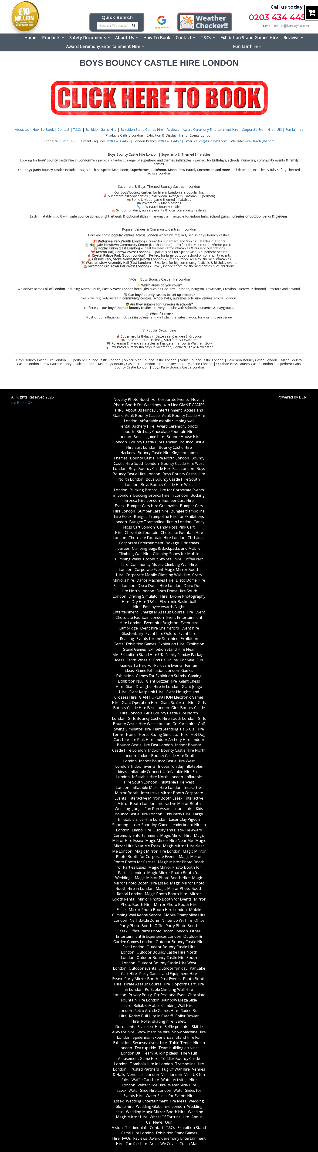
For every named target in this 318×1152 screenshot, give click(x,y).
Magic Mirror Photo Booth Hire (162, 877)
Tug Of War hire (175, 1069)
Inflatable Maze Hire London (156, 787)
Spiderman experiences (153, 1037)
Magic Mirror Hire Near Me (169, 840)
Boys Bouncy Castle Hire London (159, 471)
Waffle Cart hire (145, 1079)
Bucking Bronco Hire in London (160, 495)
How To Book (156, 37)
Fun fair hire (246, 46)
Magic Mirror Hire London (157, 851)
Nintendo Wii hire (176, 920)
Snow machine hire (153, 1032)
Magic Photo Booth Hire (166, 893)
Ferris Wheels (138, 660)
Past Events (170, 978)
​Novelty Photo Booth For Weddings (159, 402)
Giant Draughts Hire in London (152, 686)
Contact (184, 37)
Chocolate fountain (141, 532)
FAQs (126, 1138)
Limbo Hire (141, 830)
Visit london (171, 1074)
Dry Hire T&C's (144, 601)
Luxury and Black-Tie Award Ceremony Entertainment (158, 832)
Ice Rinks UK (22, 402)
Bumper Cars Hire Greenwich (152, 505)
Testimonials (136, 1127)
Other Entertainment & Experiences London (158, 933)
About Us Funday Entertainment (154, 410)
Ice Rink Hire (142, 739)
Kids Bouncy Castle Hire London (159, 811)
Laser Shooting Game (149, 824)
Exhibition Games (141, 643)
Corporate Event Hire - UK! (262, 129)
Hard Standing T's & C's (173, 729)
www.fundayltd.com (259, 141)
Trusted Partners (144, 1069)
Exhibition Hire (171, 643)
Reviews (292, 37)
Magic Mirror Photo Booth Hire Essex (158, 880)
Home (30, 37)
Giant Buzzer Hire (161, 681)
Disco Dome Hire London (159, 585)
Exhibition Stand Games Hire (249, 37)
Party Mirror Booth (141, 978)
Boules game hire (148, 436)
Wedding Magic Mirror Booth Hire (156, 1111)
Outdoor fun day (173, 968)
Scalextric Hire (150, 1026)
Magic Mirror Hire (176, 835)
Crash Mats (189, 1143)
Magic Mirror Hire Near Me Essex (160, 843)
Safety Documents (88, 37)
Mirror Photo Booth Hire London (158, 909)
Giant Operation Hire (140, 702)
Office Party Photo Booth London (159, 931)
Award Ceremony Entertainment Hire (104, 46)
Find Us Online (165, 660)
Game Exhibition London (157, 670)
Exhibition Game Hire (101, 129)
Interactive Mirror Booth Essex (155, 798)
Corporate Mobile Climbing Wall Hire (158, 574)
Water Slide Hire (152, 1085)
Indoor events (143, 766)
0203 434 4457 (279, 17)
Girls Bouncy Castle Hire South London (162, 718)
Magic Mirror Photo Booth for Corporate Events (161, 854)
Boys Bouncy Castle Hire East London (161, 468)
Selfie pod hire (177, 1026)
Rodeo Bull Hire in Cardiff (151, 1015)
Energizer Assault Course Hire (166, 612)
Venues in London (143, 1074)
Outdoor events (142, 968)
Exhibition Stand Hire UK (141, 654)
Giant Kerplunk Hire (146, 691)
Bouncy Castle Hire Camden (153, 442)
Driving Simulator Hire (148, 596)
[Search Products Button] (133, 26)
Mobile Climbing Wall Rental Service (156, 912)
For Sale (187, 660)
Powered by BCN (292, 397)
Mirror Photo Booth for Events (165, 899)
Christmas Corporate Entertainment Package (162, 540)
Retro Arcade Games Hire (156, 1010)
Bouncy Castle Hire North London (159, 458)
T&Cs (206, 37)
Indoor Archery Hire (173, 739)
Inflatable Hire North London (157, 776)
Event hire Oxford (160, 633)
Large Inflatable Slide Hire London (160, 816)
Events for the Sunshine (157, 638)
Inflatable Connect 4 (146, 771)
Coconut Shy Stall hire (162, 559)
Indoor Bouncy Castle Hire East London (160, 742)
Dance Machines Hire (154, 580)
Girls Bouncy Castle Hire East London (159, 705)
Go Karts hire (184, 723)
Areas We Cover (163, 1143)
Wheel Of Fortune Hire (169, 1116)
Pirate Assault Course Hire (147, 984)
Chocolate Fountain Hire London (157, 537)
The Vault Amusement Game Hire (157, 1056)
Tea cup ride (145, 1047)
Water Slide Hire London (150, 1090)
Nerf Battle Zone (144, 920)
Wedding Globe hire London (160, 1106)
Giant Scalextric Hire (178, 702)
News (158, 1122)
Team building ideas (160, 1053)
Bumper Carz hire (152, 511)
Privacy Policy (140, 994)
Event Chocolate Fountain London (160, 614)
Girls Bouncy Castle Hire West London (159, 721)
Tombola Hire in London (151, 1063)
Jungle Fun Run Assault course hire (162, 808)
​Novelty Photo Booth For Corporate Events (151, 399)
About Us (125, 37)
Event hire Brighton (161, 622)
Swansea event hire (150, 1042)
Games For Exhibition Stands (161, 675)
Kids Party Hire (177, 814)
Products (51, 37)
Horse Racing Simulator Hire (163, 734)
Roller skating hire (157, 1021)
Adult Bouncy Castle (142, 415)
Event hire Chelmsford (159, 628)
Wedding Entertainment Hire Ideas (156, 1101)
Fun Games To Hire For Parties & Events (161, 662)
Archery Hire (143, 426)
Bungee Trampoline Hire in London (160, 521)
